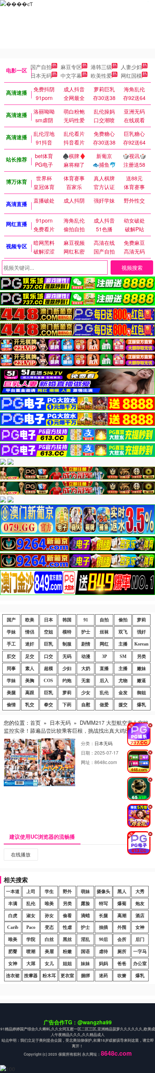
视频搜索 (132, 267)
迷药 (103, 975)
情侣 (29, 632)
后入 (104, 680)
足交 (29, 656)
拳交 (48, 704)
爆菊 (121, 903)
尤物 (123, 680)
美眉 (49, 951)
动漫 (85, 656)
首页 (35, 722)
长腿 (103, 915)
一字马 (140, 951)
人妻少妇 (131, 67)
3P (104, 656)
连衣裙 (13, 975)
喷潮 (30, 951)
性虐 (67, 927)
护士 (85, 632)
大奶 (85, 668)
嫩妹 (141, 668)
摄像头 (103, 891)
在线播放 (20, 854)
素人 (29, 668)
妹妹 (85, 963)
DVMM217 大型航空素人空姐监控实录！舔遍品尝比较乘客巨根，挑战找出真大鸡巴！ (76, 726)
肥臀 (12, 951)
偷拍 (123, 620)
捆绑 (85, 975)
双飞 (123, 632)
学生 (49, 891)
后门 (139, 939)
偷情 (11, 704)
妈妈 (103, 963)
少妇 (66, 668)
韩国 (66, 620)
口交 (48, 656)
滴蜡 (85, 915)
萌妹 (85, 891)
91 (86, 620)
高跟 (29, 692)
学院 (30, 939)
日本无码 (41, 75)
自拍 (104, 620)
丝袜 (104, 632)
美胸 (29, 680)
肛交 (11, 656)
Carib (12, 927)
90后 (103, 939)
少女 (85, 692)
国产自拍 (41, 67)
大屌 (30, 963)
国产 (11, 620)
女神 (139, 927)
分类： (87, 743)
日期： (87, 752)
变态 (49, 927)
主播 (123, 644)
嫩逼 (141, 680)
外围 (121, 927)
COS (48, 680)
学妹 (11, 632)
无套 (85, 680)
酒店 (139, 915)
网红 (104, 644)
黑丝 (67, 939)
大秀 (139, 891)
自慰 (85, 704)
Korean (141, 644)
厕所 (121, 951)
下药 (66, 704)
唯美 (49, 903)
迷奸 (29, 644)
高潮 (121, 915)
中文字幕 (71, 75)
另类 (141, 656)
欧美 (29, 620)
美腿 (11, 692)
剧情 (85, 644)
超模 (48, 668)
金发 (123, 692)
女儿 (49, 963)
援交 (123, 704)
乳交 (29, 704)
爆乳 (141, 704)
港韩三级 (101, 67)
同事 (11, 668)
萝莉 (141, 620)
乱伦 (104, 692)
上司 (30, 891)
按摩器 (31, 975)
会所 (121, 939)
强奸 (141, 632)
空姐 (48, 632)
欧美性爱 (101, 75)
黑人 (121, 891)
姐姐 (67, 963)
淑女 (30, 915)
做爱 (104, 704)
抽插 (103, 927)
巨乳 (48, 644)
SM (123, 656)
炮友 (139, 903)
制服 (66, 644)
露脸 (85, 903)
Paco (30, 927)
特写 (103, 903)
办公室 (140, 963)
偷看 (67, 915)
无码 (66, 656)
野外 (67, 891)
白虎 (12, 915)
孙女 (49, 915)
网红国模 (131, 75)
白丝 (49, 939)
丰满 (12, 903)
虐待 (103, 951)
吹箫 (121, 975)
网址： (87, 762)
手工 (11, 644)
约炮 (66, 680)
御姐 (141, 692)
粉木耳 (49, 975)
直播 (104, 668)
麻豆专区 (71, 67)
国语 (85, 951)
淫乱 (85, 939)
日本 (48, 620)
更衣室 (67, 975)
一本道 (13, 891)
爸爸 (121, 963)
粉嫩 (67, 951)
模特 (66, 632)
